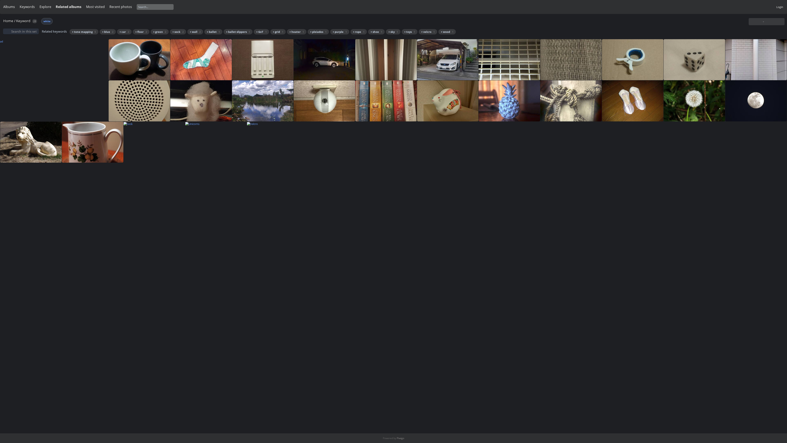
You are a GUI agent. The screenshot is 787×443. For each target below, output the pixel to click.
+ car (124, 32)
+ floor (141, 32)
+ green (159, 32)
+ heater (296, 32)
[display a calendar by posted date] (774, 21)
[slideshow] (768, 21)
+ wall (195, 32)
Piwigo (400, 438)
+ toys (409, 32)
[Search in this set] (753, 21)
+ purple (340, 32)
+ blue (107, 32)
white (46, 21)
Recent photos (120, 7)
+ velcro (428, 32)
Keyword (23, 20)
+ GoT (261, 32)
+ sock (178, 32)
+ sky (393, 32)
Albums (9, 7)
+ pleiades (318, 32)
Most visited (95, 7)
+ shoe (376, 32)
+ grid (278, 32)
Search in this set (24, 31)
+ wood (447, 32)
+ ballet (213, 32)
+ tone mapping (84, 32)
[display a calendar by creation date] (781, 21)
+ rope (358, 32)
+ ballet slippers (238, 32)
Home (8, 20)
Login (779, 7)
